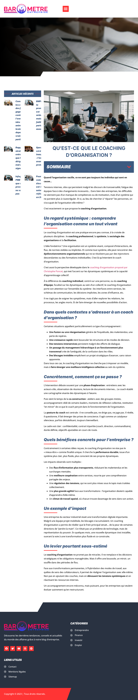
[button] (66, 9)
